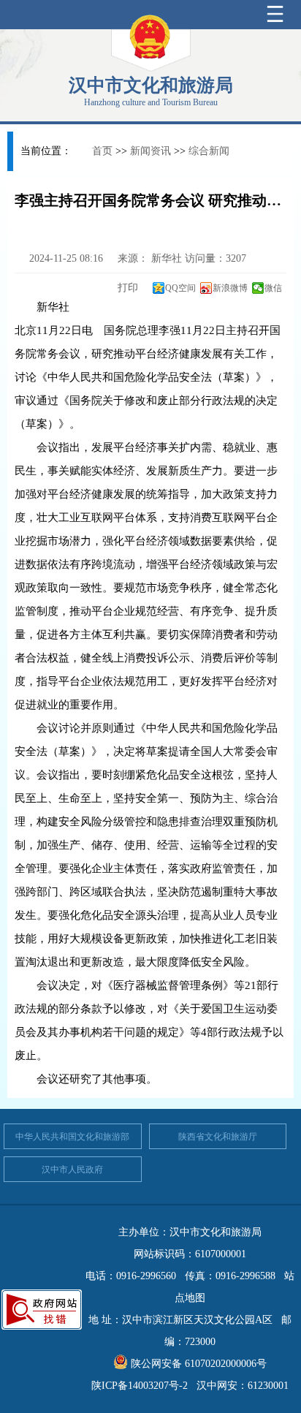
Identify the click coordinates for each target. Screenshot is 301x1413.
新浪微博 (230, 288)
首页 (102, 150)
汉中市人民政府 (72, 1169)
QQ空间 (180, 288)
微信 (273, 288)
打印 (126, 287)
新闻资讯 (150, 150)
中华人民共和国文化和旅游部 (72, 1137)
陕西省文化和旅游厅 (217, 1137)
